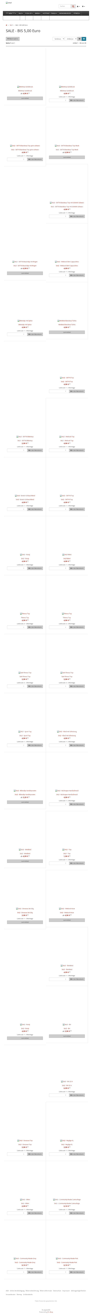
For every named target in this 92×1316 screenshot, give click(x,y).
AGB (7, 1291)
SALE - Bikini (25, 1203)
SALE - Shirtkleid (67, 969)
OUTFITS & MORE (11, 18)
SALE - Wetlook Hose (67, 913)
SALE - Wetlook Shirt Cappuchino (67, 266)
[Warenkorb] (83, 6)
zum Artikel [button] (25, 98)
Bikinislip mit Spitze (25, 325)
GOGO (44, 18)
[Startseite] (6, 25)
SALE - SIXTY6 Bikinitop (25, 441)
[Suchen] (73, 6)
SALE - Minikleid (25, 854)
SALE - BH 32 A (67, 1085)
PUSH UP (28, 13)
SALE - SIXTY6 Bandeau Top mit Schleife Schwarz (67, 207)
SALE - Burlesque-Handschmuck (67, 794)
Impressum (66, 1291)
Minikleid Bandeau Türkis (66, 325)
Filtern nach (13, 39)
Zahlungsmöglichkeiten (78, 1291)
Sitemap (19, 1294)
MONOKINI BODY (65, 13)
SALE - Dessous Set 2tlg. (25, 913)
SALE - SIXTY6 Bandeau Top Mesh (67, 150)
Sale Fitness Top (25, 677)
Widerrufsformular (46, 1291)
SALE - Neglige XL (67, 1144)
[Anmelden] (78, 6)
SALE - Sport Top (25, 736)
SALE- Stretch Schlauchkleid (25, 500)
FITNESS (76, 13)
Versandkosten (10, 1294)
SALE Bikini (66, 559)
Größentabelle (28, 1294)
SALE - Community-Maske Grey (25, 1262)
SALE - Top (66, 854)
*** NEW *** (10, 13)
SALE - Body (25, 559)
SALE (20, 13)
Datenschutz (57, 1291)
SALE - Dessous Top (25, 1144)
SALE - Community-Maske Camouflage (67, 1203)
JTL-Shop (50, 1312)
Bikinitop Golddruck (25, 91)
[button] (79, 39)
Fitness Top (25, 618)
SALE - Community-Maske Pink (67, 1262)
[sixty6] (18, 6)
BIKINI (37, 13)
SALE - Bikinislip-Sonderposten (25, 794)
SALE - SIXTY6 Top (67, 382)
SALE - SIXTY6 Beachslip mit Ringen (25, 266)
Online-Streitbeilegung (17, 1291)
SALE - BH (67, 1028)
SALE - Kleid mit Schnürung (67, 736)
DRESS (29, 18)
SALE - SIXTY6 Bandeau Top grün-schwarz (25, 150)
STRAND (37, 18)
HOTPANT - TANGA (49, 13)
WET (22, 18)
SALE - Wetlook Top (66, 441)
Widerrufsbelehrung (32, 1291)
